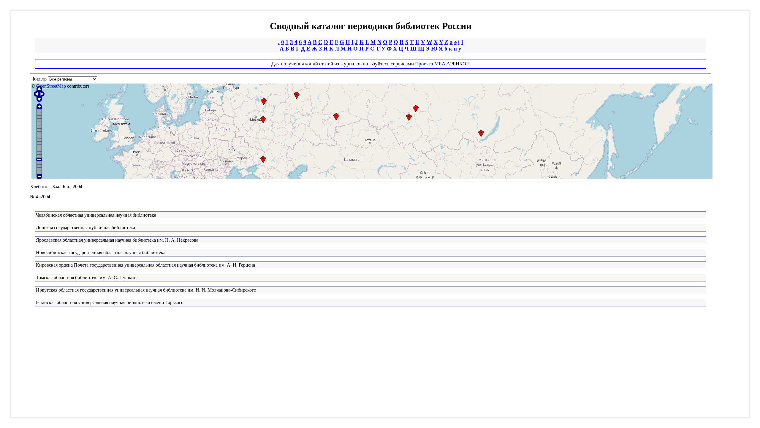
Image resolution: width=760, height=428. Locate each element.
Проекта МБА (430, 64)
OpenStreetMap (51, 86)
